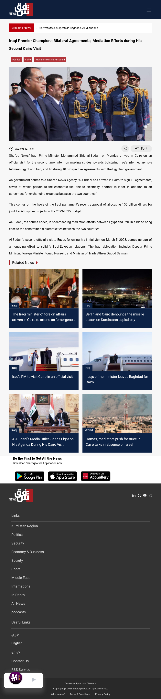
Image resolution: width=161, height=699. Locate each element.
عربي (15, 635)
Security (17, 543)
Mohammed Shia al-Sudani (50, 59)
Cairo (28, 59)
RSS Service (20, 670)
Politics (16, 59)
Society (17, 560)
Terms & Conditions (80, 694)
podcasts (18, 612)
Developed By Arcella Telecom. (81, 683)
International (21, 586)
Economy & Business (27, 552)
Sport (15, 569)
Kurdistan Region (24, 526)
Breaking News (21, 28)
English (16, 643)
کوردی (15, 652)
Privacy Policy (102, 694)
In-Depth (18, 595)
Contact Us (20, 661)
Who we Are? (58, 694)
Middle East (20, 578)
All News (18, 603)
